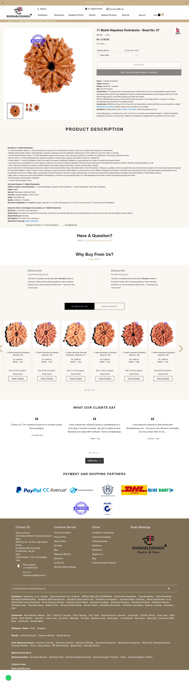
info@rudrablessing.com (98, 240)
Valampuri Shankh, (46, 635)
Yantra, (33, 645)
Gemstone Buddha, (20, 645)
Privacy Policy (60, 536)
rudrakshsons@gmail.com (34, 575)
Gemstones (59, 15)
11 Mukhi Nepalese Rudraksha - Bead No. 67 (36, 21)
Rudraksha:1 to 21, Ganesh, (36, 596)
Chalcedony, (23, 621)
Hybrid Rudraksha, (164, 596)
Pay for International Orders (139, 72)
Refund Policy (60, 541)
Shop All (125, 15)
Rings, (123, 657)
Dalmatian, (39, 618)
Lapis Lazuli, (51, 618)
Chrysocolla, (133, 615)
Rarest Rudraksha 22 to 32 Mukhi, (65, 596)
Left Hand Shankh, (28, 635)
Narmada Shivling (91, 645)
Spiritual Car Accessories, (129, 642)
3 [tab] (93, 390)
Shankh (92, 15)
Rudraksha (42, 15)
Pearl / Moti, (94, 615)
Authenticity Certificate (106, 107)
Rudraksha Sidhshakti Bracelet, (51, 599)
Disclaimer (58, 558)
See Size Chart (132, 50)
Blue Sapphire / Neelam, (34, 615)
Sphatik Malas (37, 621)
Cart (158, 14)
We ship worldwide (94, 2)
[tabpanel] (17, 354)
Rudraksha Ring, (56, 657)
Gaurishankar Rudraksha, (125, 596)
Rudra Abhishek (31, 221)
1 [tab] (85, 390)
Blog (56, 549)
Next (186, 2)
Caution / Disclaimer (129, 109)
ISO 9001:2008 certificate (65, 567)
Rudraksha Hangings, (99, 602)
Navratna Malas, (91, 605)
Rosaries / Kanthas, (153, 605)
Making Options (117, 50)
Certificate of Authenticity (103, 532)
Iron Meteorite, (126, 618)
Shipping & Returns (62, 554)
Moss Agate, (113, 618)
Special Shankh (63, 635)
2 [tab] (89, 390)
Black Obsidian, (26, 618)
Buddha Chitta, (52, 605)
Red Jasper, (140, 618)
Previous (2, 2)
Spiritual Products (109, 15)
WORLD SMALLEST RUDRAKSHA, (97, 596)
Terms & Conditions (62, 532)
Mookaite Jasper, (98, 618)
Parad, (33, 628)
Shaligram (41, 628)
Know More (95, 259)
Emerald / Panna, (147, 615)
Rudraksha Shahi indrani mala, (80, 599)
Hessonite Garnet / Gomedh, (113, 615)
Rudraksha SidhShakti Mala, (23, 599)
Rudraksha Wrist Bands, (110, 605)
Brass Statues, (44, 645)
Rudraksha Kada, (19, 605)
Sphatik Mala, (76, 645)
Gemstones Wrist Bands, (71, 605)
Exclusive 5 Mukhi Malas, (77, 602)
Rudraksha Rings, (36, 605)
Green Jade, (162, 615)
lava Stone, (63, 618)
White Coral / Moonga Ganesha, (156, 642)
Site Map (58, 545)
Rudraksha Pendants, (140, 602)
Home (11, 21)
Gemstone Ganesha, (65, 642)
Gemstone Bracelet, (38, 657)
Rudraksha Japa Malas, (133, 605)
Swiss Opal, (152, 618)
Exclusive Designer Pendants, (106, 657)
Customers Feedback (101, 536)
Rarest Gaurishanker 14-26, (159, 599)
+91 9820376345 (94, 8)
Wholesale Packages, (120, 602)
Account (142, 15)
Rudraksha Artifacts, (160, 602)
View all (93, 461)
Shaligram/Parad (75, 15)
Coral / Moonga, (80, 615)
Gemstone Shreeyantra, (105, 642)
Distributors (97, 549)
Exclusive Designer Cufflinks (140, 657)
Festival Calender (100, 541)
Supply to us (97, 554)
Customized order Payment (104, 562)
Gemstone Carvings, (45, 642)
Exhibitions (97, 545)
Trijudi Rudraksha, (146, 596)
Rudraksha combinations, (107, 599)
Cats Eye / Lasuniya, (62, 615)
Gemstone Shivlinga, (85, 642)
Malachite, (74, 618)
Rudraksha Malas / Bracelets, (132, 599)
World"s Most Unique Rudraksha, (26, 602)
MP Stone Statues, (60, 645)
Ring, (49, 615)
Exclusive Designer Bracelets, (78, 657)
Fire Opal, (85, 618)
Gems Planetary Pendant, (53, 602)
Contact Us (59, 562)
